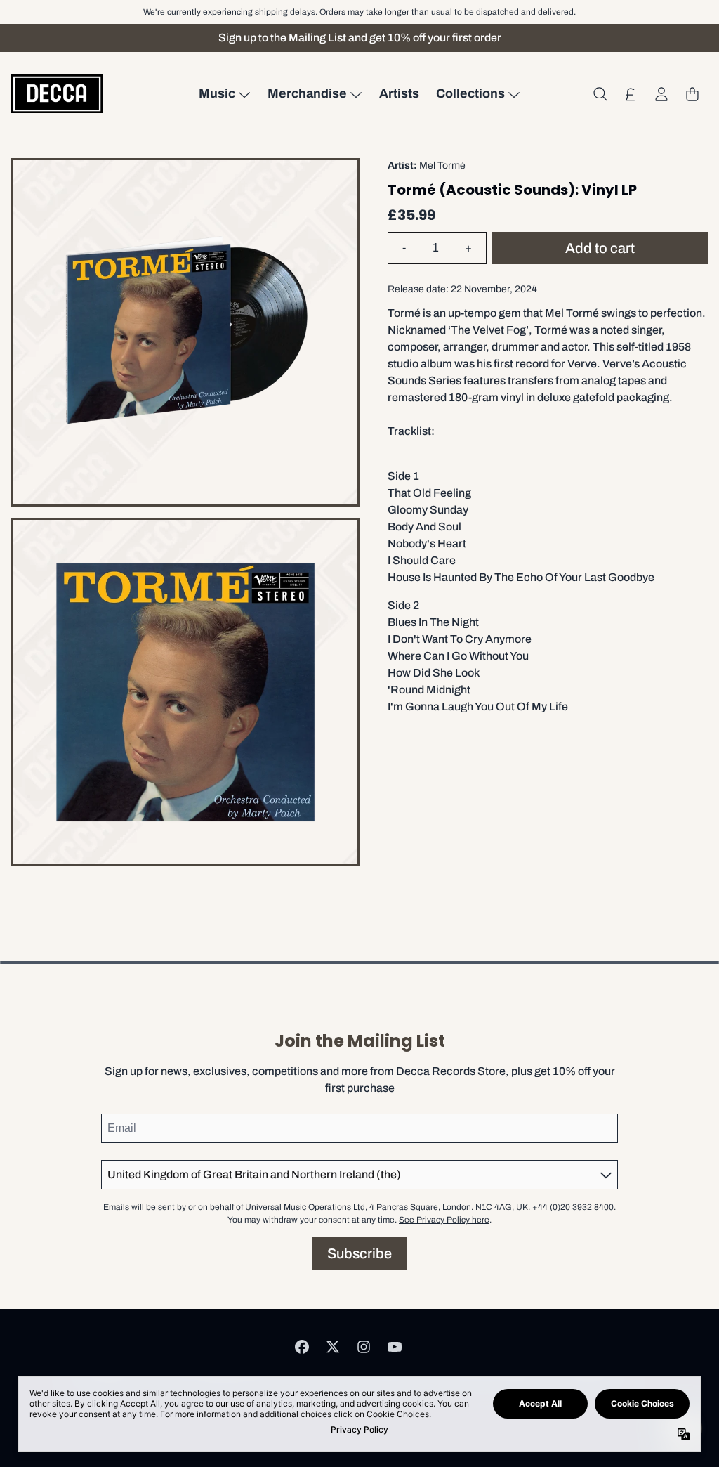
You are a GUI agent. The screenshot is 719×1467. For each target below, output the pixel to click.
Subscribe (359, 1253)
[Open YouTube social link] (394, 1346)
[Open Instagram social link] (363, 1346)
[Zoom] (185, 332)
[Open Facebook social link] (301, 1346)
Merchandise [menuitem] (307, 93)
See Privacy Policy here (444, 1220)
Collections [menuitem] (470, 93)
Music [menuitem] (217, 93)
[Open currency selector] (630, 94)
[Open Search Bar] (599, 94)
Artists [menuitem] (399, 93)
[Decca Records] (57, 93)
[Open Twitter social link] (332, 1346)
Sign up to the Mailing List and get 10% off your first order (359, 38)
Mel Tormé (442, 165)
